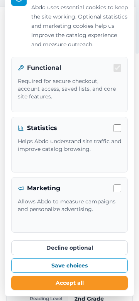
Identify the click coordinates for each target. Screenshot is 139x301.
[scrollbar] (137, 27)
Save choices (69, 265)
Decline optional (69, 247)
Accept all (70, 282)
